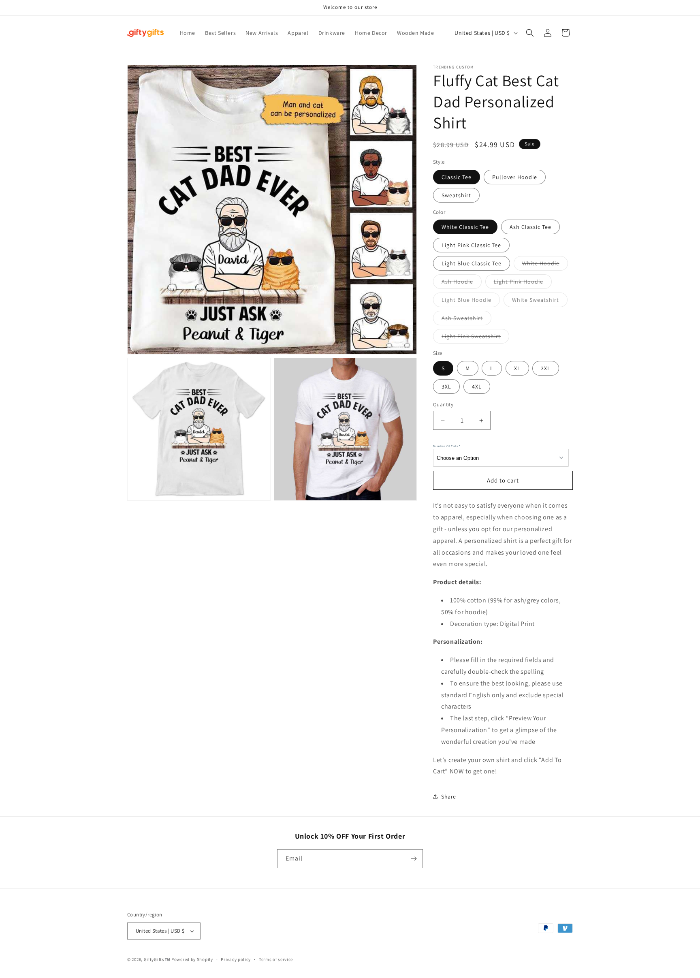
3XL (446, 386)
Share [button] (448, 796)
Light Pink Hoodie (523, 283)
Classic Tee (457, 177)
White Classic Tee (465, 227)
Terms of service (276, 959)
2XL (546, 368)
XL (517, 368)
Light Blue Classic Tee (472, 263)
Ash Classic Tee (530, 227)
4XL (477, 386)
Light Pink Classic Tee (471, 245)
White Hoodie (545, 265)
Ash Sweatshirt (466, 319)
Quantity (443, 404)
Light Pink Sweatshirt (475, 338)
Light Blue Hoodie (471, 301)
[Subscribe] (414, 858)
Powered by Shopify (192, 959)
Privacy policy (236, 959)
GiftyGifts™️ (157, 959)
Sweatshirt (456, 195)
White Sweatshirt (540, 301)
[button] (530, 33)
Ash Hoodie (462, 283)
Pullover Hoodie (514, 177)
